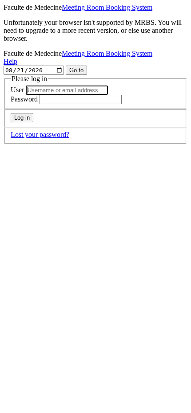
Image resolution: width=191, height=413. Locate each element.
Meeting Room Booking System (107, 7)
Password (24, 99)
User (17, 90)
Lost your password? (40, 134)
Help (10, 61)
